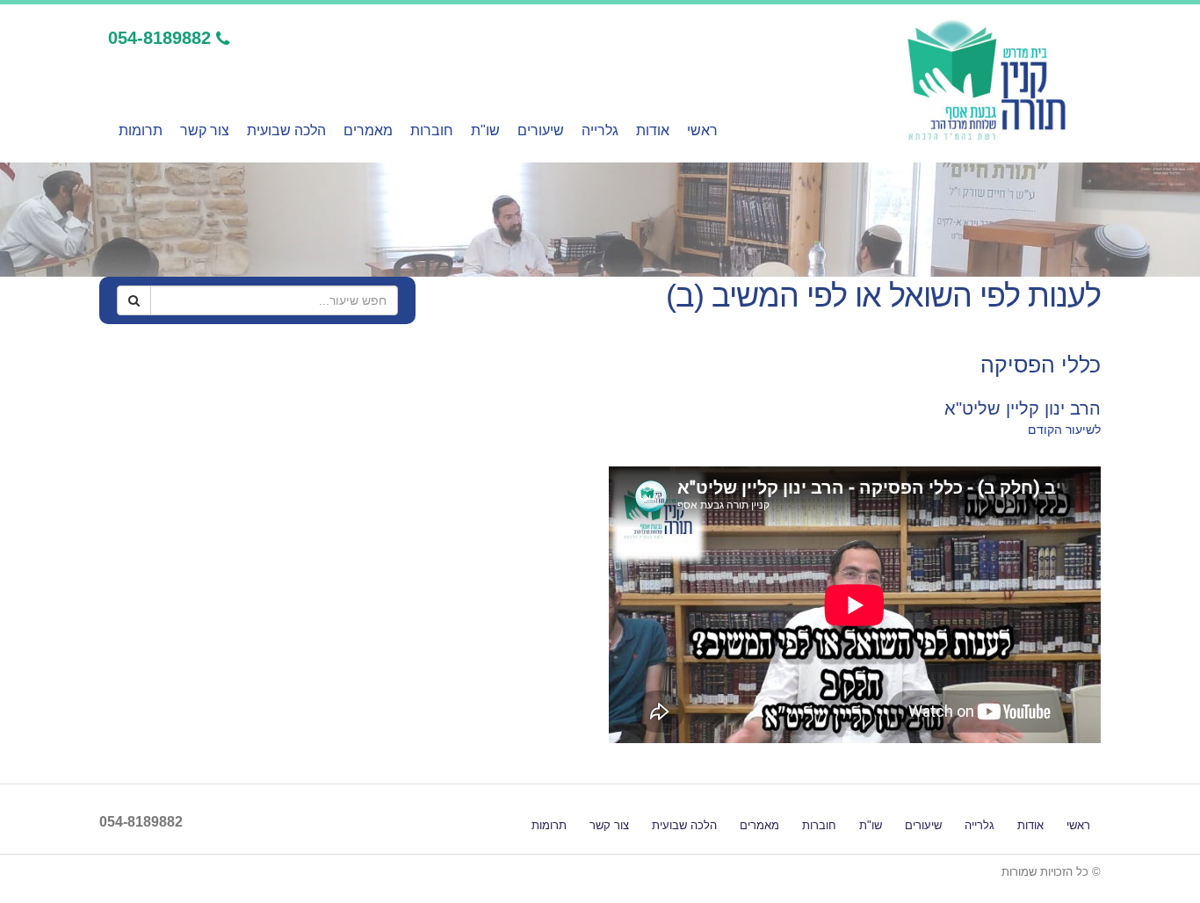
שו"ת (485, 130)
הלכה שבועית (286, 130)
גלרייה (600, 130)
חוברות (431, 130)
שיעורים (540, 130)
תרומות (141, 130)
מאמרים (368, 130)
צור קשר (204, 130)
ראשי (702, 130)
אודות (652, 130)
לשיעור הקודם (1064, 430)
